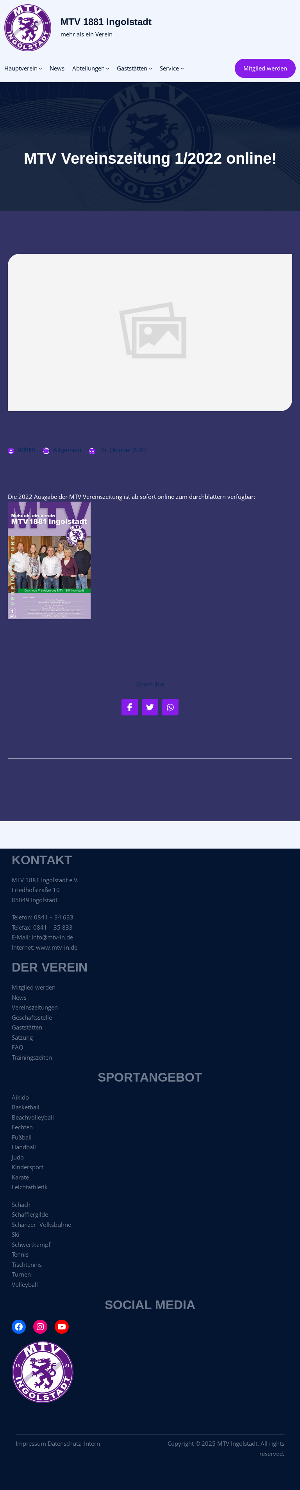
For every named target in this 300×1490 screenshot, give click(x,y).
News (19, 997)
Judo (18, 1157)
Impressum (31, 1443)
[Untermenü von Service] (182, 68)
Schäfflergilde (30, 1214)
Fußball (22, 1137)
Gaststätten (27, 1027)
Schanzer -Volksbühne (41, 1224)
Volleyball (25, 1284)
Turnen (21, 1274)
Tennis (20, 1254)
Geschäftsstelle (32, 1017)
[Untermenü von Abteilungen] (107, 68)
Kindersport (27, 1167)
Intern (92, 1443)
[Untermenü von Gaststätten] (150, 68)
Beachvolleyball (33, 1117)
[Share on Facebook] (129, 707)
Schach (21, 1204)
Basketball (25, 1107)
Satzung (22, 1037)
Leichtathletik (30, 1187)
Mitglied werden (265, 68)
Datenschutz (66, 1443)
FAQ (17, 1047)
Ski (16, 1234)
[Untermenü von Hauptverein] (40, 68)
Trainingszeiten (32, 1057)
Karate (20, 1177)
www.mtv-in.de (56, 947)
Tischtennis (27, 1264)
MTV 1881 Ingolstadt (106, 21)
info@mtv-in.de (52, 937)
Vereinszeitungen (35, 1007)
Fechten (22, 1127)
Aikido (20, 1097)
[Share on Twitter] (150, 707)
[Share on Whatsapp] (170, 707)
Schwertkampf (31, 1244)
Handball (24, 1147)
